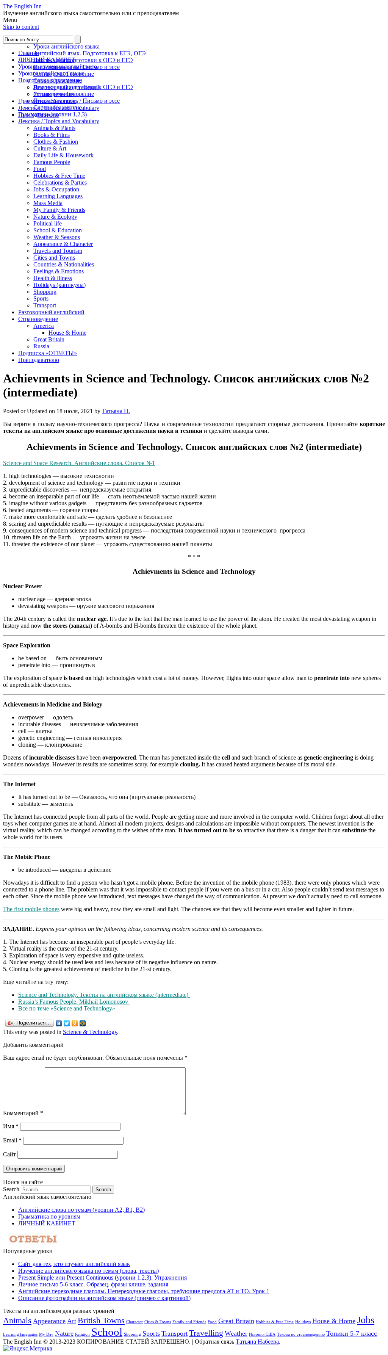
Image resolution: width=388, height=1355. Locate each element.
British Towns (101, 1320)
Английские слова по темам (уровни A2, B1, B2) (81, 1209)
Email (12, 1140)
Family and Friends (189, 1322)
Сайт (9, 1154)
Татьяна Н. (116, 411)
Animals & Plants (54, 128)
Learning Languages (58, 196)
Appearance (49, 1321)
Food (39, 169)
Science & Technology (90, 1032)
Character (134, 1322)
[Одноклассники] (75, 1023)
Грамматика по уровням (49, 1216)
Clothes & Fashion (55, 141)
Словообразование (57, 107)
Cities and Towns (54, 257)
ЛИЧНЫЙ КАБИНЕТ (46, 59)
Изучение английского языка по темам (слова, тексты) (88, 1270)
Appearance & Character (63, 244)
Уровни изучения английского (57, 66)
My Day (46, 1334)
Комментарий (23, 1113)
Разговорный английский (51, 312)
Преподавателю (38, 360)
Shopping (44, 291)
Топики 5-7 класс (351, 1333)
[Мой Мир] (83, 1023)
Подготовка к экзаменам (50, 80)
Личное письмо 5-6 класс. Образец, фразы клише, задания (93, 1284)
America (43, 326)
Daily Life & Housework (63, 155)
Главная (28, 53)
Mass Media (48, 203)
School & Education (57, 230)
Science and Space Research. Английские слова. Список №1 (79, 463)
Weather (236, 1333)
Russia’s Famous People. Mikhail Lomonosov (74, 1001)
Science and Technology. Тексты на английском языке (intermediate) (104, 995)
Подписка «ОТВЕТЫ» (47, 353)
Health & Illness (52, 278)
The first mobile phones (31, 909)
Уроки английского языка (66, 46)
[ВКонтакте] (59, 1023)
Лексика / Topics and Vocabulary (58, 121)
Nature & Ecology (55, 216)
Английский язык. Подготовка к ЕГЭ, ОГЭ (89, 53)
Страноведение (38, 319)
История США (262, 1334)
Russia (41, 346)
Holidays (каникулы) (59, 285)
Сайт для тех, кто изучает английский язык (74, 1264)
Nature (64, 1333)
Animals (17, 1320)
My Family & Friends (59, 210)
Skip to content (21, 26)
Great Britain (48, 339)
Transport (44, 305)
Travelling (206, 1333)
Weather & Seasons (56, 237)
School (106, 1332)
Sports (40, 298)
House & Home (67, 332)
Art (71, 1321)
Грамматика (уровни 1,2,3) (52, 114)
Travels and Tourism (57, 251)
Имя (11, 1126)
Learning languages (20, 1334)
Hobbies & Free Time (59, 175)
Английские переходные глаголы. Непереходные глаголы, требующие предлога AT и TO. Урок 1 (143, 1291)
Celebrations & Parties (60, 182)
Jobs (365, 1319)
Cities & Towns (157, 1322)
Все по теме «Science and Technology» (66, 1008)
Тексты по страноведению (301, 1334)
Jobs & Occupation (56, 189)
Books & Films (51, 135)
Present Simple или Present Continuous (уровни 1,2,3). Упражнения (102, 1277)
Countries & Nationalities (63, 264)
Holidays (303, 1322)
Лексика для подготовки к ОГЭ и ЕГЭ (83, 60)
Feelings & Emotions (58, 271)
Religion (82, 1334)
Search (11, 1189)
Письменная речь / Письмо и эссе (76, 100)
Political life (47, 223)
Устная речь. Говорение (63, 94)
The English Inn (22, 6)
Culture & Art (49, 148)
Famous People (51, 162)
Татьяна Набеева (257, 1341)
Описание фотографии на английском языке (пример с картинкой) (104, 1298)
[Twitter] (67, 1023)
